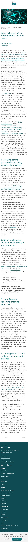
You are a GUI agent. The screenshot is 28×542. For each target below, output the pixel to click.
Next (23, 437)
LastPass (13, 227)
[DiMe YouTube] (10, 465)
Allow (16, 539)
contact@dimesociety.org (7, 462)
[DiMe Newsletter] (5, 465)
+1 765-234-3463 (5, 458)
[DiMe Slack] (8, 465)
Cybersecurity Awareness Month (12, 133)
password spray (15, 270)
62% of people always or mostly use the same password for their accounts (11, 188)
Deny (25, 539)
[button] (2, 3)
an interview (7, 93)
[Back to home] (14, 3)
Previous (5, 437)
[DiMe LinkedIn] (2, 465)
